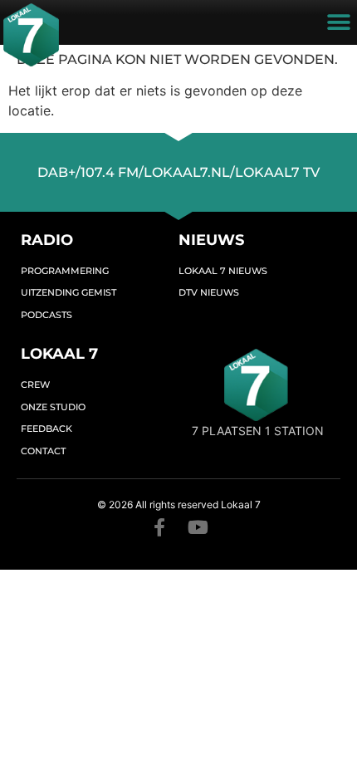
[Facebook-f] (159, 527)
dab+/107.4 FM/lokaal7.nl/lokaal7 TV (178, 172)
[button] (338, 23)
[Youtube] (197, 527)
